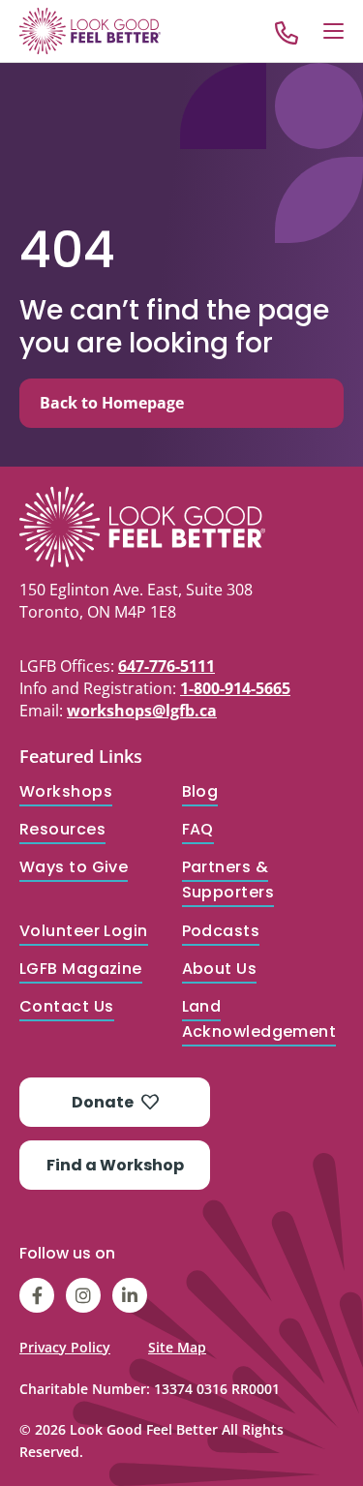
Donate (103, 1102)
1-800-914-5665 (235, 688)
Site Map (177, 1347)
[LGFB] (181, 526)
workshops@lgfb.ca (142, 710)
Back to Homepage (112, 402)
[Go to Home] (90, 31)
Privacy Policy (64, 1347)
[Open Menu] (333, 31)
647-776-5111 (166, 666)
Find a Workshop (115, 1165)
